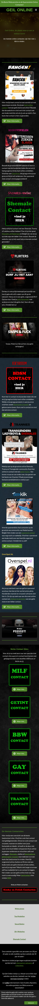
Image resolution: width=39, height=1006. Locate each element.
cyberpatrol (20, 963)
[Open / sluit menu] (36, 10)
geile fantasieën (23, 299)
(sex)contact (25, 875)
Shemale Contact (19, 939)
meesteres (16, 174)
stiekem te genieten (17, 599)
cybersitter (19, 966)
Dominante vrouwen (21, 405)
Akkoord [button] (31, 1003)
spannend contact (28, 533)
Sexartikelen (19, 924)
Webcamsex (19, 909)
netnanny (28, 963)
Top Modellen (19, 916)
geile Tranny (25, 472)
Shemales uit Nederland (11, 234)
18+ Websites (19, 932)
